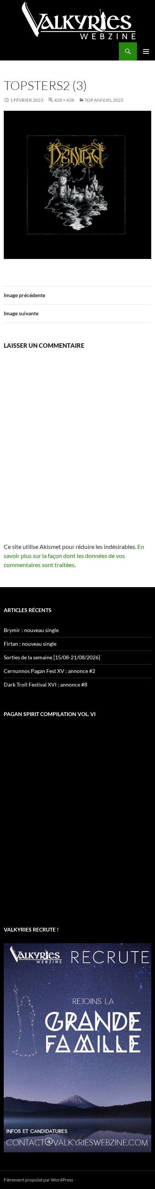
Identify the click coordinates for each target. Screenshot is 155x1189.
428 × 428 (64, 100)
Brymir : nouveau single (31, 630)
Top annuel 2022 (104, 100)
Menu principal (146, 51)
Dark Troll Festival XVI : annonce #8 (45, 684)
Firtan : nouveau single (30, 643)
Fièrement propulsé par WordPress (38, 1180)
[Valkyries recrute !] (77, 1047)
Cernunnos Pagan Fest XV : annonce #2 (49, 671)
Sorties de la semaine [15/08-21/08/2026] (52, 657)
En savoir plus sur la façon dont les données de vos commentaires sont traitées (74, 555)
